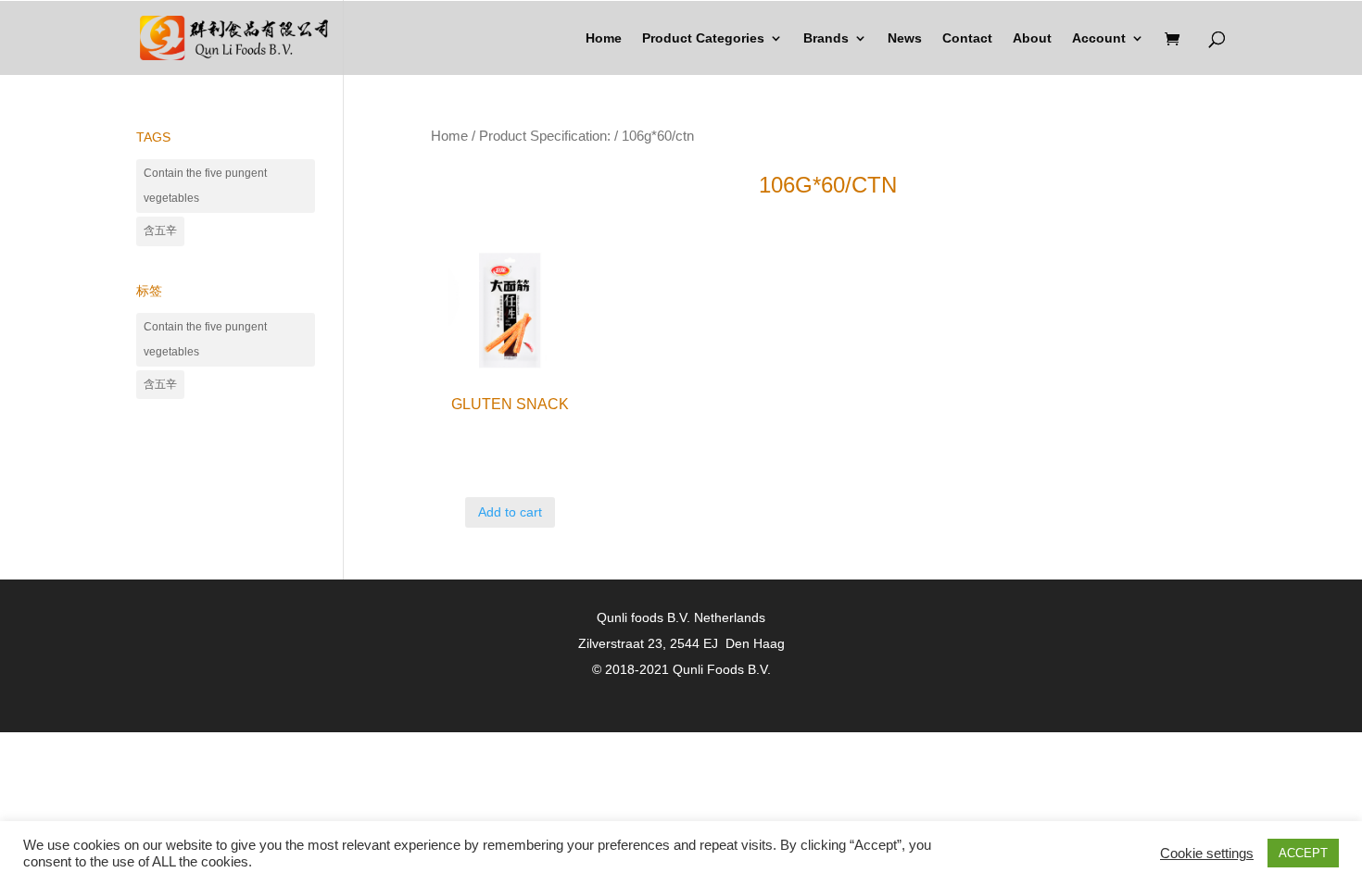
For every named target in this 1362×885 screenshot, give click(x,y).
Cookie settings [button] (1207, 853)
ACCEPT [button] (1303, 853)
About (1032, 38)
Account (1099, 38)
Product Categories (703, 38)
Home (604, 38)
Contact (967, 38)
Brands (826, 38)
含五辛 (160, 230)
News (905, 38)
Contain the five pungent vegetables (205, 186)
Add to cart (510, 512)
